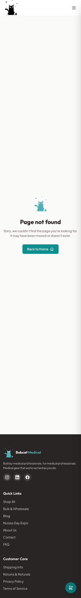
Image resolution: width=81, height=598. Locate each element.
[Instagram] (7, 477)
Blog (6, 516)
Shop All (9, 502)
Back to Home (37, 249)
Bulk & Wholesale (16, 509)
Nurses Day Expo (15, 523)
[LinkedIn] (17, 477)
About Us (10, 530)
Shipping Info (13, 567)
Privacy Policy (13, 581)
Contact (9, 537)
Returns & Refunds (16, 574)
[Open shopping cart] (70, 587)
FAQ (6, 544)
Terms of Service (15, 588)
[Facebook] (27, 477)
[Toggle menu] (74, 8)
